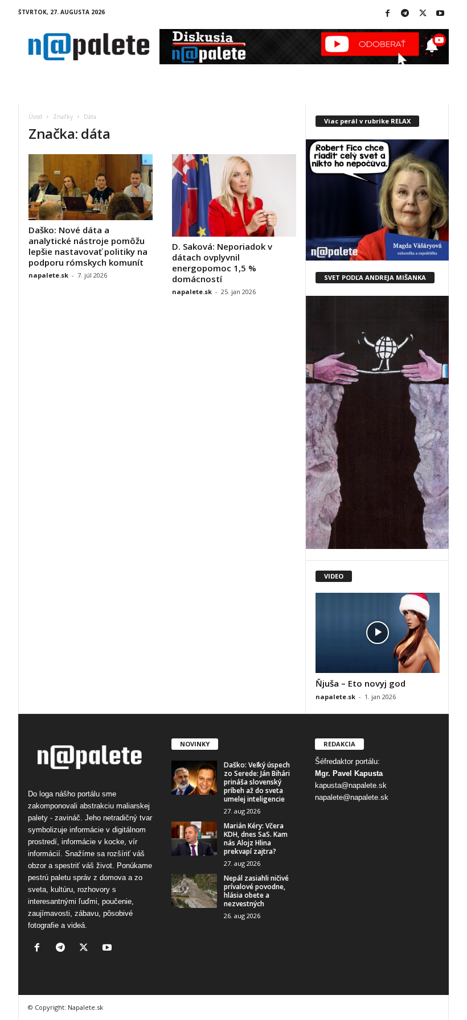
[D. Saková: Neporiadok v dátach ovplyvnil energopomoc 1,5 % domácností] (234, 195)
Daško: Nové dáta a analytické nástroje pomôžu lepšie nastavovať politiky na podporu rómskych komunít (88, 246)
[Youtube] (440, 14)
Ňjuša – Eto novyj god (360, 683)
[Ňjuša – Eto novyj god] (378, 633)
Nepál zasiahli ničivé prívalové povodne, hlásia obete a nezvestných (256, 890)
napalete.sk (48, 275)
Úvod (35, 117)
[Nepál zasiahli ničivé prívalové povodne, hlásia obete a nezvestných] (194, 891)
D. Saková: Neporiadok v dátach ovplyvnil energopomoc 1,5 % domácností (222, 262)
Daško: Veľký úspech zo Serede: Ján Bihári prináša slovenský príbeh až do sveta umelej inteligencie (257, 782)
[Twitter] (422, 14)
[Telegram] (405, 14)
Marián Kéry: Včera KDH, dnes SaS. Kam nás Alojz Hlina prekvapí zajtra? (256, 838)
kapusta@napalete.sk (351, 785)
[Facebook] (387, 14)
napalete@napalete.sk (351, 797)
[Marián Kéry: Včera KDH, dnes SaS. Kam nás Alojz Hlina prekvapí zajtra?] (194, 838)
